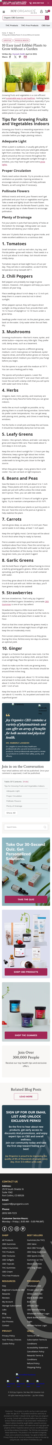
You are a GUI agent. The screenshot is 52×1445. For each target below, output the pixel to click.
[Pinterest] (23, 1228)
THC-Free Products (29, 25)
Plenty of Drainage (14, 806)
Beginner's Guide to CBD (13, 1289)
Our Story (6, 1317)
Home (4, 33)
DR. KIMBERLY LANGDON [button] (17, 743)
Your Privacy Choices (11, 1339)
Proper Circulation (14, 796)
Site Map (26, 1392)
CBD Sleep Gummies (36, 1252)
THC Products (12, 25)
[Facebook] (4, 1228)
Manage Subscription (11, 1305)
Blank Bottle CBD (35, 1297)
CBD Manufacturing (36, 1309)
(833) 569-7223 (9, 1213)
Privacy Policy (8, 1335)
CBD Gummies (9, 1244)
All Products (7, 1240)
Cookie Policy (8, 1343)
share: (5, 57)
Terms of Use (33, 1335)
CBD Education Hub (37, 1392)
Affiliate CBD (33, 1305)
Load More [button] (26, 1096)
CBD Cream (7, 1271)
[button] (48, 3)
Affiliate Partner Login (37, 1325)
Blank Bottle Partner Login (36, 1319)
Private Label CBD (35, 1289)
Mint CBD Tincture (35, 1248)
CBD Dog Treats (34, 1267)
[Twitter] (10, 1228)
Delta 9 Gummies (10, 1248)
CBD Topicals (8, 1263)
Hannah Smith (18, 54)
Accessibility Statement (37, 1347)
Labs (4, 1309)
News (11, 33)
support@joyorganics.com (15, 1203)
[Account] (41, 11)
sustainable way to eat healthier (20, 98)
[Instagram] (16, 1228)
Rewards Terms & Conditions (35, 1357)
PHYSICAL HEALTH (21, 40)
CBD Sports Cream (35, 1255)
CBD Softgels (8, 1259)
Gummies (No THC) (36, 1240)
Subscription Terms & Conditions (37, 1341)
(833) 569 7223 (38, 3)
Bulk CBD (31, 1301)
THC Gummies (8, 1267)
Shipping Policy (34, 1367)
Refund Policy (33, 1363)
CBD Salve (31, 1244)
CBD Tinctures (8, 1255)
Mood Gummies (34, 1263)
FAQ (4, 1286)
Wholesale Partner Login (38, 1313)
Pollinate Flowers (13, 801)
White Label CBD (34, 1293)
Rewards (6, 1293)
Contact (5, 1325)
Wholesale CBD (34, 1286)
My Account (7, 1301)
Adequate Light (13, 791)
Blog (4, 1313)
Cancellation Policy (35, 1351)
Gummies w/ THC (35, 1259)
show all (11, 813)
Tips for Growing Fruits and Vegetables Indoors (24, 786)
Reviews (6, 1297)
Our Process (7, 1321)
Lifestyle (7, 40)
